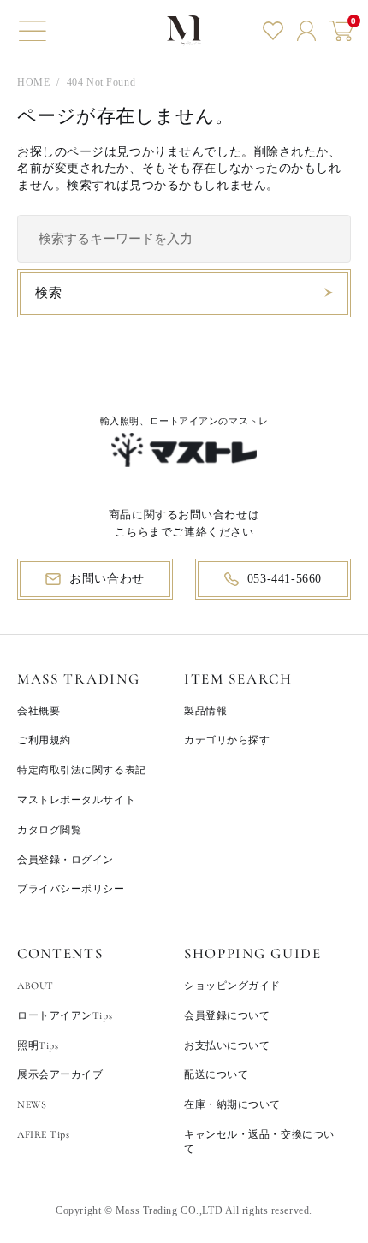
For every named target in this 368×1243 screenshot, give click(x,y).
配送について (216, 1074)
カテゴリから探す (227, 740)
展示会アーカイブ (60, 1074)
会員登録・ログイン (65, 860)
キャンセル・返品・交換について (259, 1141)
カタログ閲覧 (49, 830)
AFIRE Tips (43, 1134)
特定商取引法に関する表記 (81, 770)
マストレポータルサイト (76, 800)
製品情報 (205, 711)
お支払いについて (227, 1045)
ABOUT (35, 985)
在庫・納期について (232, 1104)
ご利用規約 (44, 740)
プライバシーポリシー (71, 889)
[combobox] (184, 239)
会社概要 (38, 711)
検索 (48, 292)
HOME (33, 82)
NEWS (31, 1104)
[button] (32, 31)
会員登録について (227, 1015)
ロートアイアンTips (64, 1015)
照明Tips (37, 1045)
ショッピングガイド (232, 985)
